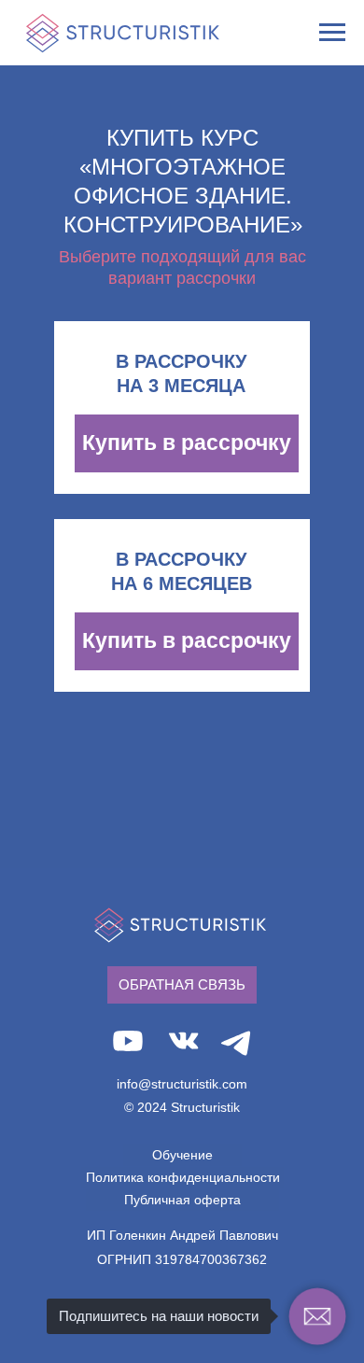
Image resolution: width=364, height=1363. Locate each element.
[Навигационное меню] (332, 32)
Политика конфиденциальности (183, 1177)
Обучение (182, 1154)
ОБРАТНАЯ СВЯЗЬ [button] (182, 984)
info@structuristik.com (182, 1083)
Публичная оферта (182, 1199)
